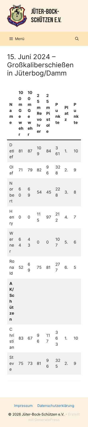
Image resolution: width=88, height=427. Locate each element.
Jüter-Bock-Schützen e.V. (46, 15)
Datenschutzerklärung (55, 405)
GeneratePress (47, 419)
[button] (76, 39)
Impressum (23, 405)
